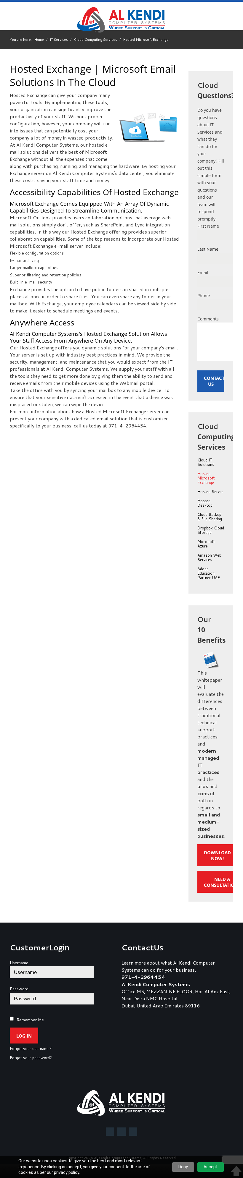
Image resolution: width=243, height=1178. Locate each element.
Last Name (207, 249)
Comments (208, 319)
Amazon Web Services (209, 557)
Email (202, 272)
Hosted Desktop (204, 503)
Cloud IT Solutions (205, 462)
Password (19, 989)
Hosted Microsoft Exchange (206, 478)
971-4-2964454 (143, 976)
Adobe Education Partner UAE (208, 573)
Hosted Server (210, 492)
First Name (208, 226)
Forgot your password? (31, 1058)
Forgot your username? (31, 1048)
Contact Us (214, 381)
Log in (24, 1036)
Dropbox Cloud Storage (210, 530)
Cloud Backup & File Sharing (209, 516)
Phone (203, 295)
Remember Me (30, 1020)
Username (19, 963)
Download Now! (217, 855)
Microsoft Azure (206, 544)
